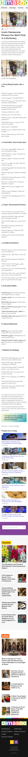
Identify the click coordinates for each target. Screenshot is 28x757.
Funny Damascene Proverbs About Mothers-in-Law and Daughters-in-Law (9, 618)
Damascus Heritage (7, 737)
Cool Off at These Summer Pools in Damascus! (13, 486)
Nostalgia (12, 8)
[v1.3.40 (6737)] (14, 723)
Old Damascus (5, 729)
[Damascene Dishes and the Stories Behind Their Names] (22, 605)
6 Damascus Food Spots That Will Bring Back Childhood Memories (18, 710)
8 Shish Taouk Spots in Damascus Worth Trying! (18, 698)
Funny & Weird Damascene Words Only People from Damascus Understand (9, 592)
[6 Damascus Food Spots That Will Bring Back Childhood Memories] (6, 711)
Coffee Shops (18, 729)
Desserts (16, 734)
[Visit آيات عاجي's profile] (2, 29)
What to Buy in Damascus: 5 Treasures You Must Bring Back (12, 500)
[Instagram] (12, 742)
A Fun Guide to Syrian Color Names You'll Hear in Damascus (8, 578)
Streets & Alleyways (20, 731)
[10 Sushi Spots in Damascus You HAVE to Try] (6, 686)
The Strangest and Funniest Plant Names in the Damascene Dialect (13, 566)
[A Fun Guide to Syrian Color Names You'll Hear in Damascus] (22, 578)
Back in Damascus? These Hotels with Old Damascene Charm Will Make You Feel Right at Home (13, 661)
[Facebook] (16, 742)
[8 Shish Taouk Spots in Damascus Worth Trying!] (6, 698)
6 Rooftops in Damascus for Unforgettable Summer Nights (12, 442)
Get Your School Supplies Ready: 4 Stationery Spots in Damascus (13, 471)
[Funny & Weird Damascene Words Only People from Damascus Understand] (22, 592)
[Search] (24, 527)
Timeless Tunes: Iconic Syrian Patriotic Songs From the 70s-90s (13, 515)
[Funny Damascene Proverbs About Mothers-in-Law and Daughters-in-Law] (22, 618)
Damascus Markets (6, 731)
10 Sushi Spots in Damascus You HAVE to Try (17, 686)
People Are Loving (9, 431)
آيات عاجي (6, 28)
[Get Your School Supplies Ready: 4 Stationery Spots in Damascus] (6, 674)
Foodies (20, 8)
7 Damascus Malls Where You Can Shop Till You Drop (13, 457)
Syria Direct (12, 78)
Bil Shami (4, 8)
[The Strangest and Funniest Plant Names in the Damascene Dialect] (14, 553)
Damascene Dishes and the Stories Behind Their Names (9, 605)
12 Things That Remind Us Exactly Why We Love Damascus (13, 417)
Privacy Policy (14, 753)
